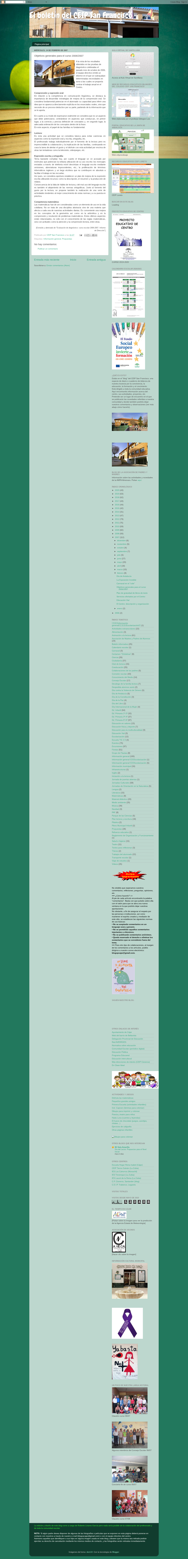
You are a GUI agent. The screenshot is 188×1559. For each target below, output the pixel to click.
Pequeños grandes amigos (123, 1101)
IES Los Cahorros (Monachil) (124, 1172)
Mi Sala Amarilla (122, 1147)
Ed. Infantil (116, 710)
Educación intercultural (122, 1059)
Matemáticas (117, 796)
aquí (139, 480)
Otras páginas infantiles (122, 1130)
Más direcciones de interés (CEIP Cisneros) (131, 1062)
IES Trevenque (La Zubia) (123, 1175)
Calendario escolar (120, 647)
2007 (117, 537)
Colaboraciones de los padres (125, 671)
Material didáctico (119, 799)
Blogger (115, 1552)
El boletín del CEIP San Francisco (80, 15)
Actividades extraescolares (123, 629)
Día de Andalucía (124, 576)
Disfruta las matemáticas (122, 1098)
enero (120, 608)
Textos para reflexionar (122, 848)
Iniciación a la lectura (121, 776)
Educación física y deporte (123, 727)
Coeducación (117, 667)
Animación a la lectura (121, 635)
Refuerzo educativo (120, 832)
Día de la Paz (118, 700)
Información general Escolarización (126, 624)
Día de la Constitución (121, 697)
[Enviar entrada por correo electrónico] (81, 235)
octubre (120, 548)
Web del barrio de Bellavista (124, 1036)
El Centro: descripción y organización (133, 604)
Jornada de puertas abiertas (124, 779)
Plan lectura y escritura (122, 819)
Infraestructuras (119, 770)
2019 (117, 494)
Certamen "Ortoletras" (121, 654)
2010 (117, 526)
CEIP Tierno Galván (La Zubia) (125, 1168)
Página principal (42, 44)
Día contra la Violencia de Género (126, 690)
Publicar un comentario (48, 249)
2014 (117, 512)
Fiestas (115, 750)
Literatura (116, 793)
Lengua (115, 789)
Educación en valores (121, 723)
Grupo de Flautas (119, 753)
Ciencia (115, 657)
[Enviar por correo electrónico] (85, 235)
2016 (117, 505)
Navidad (115, 809)
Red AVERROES (119, 1042)
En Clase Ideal (118, 1065)
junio (119, 559)
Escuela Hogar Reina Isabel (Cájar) (127, 1165)
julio (119, 555)
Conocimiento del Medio (122, 677)
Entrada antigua (96, 259)
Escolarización (118, 737)
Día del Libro (117, 704)
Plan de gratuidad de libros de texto (132, 593)
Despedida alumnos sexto (123, 687)
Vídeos (115, 864)
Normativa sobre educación (124, 1045)
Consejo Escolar (119, 681)
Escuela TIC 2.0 (119, 740)
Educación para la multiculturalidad (127, 730)
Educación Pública (120, 1052)
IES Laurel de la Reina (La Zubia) (126, 1178)
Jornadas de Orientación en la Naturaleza (130, 786)
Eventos (115, 743)
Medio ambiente (119, 802)
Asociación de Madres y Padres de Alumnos (131, 639)
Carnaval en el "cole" (126, 584)
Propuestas (67, 239)
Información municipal (121, 766)
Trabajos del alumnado (122, 854)
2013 (117, 516)
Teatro (115, 844)
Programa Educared (121, 1055)
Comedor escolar (119, 674)
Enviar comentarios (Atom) (58, 265)
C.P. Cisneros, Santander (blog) (125, 1181)
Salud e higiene (118, 841)
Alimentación (117, 632)
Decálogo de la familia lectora (125, 684)
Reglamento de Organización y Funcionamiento (132, 836)
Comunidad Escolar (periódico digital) (128, 1049)
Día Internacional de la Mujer (124, 707)
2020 (117, 490)
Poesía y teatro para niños (123, 1114)
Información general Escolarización (129, 760)
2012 (117, 519)
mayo (119, 562)
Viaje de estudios (119, 861)
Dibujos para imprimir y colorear (126, 1111)
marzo (120, 569)
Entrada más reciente (46, 259)
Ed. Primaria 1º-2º (119, 713)
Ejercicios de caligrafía (121, 1127)
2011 (117, 523)
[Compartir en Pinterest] (96, 235)
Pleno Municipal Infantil (122, 826)
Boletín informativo (120, 644)
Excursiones (117, 746)
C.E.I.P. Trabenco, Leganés (124, 1185)
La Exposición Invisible (126, 580)
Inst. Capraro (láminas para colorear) (128, 1108)
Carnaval (116, 651)
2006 (117, 613)
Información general (52, 239)
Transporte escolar (120, 858)
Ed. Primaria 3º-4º (119, 717)
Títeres (115, 851)
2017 (117, 501)
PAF (113, 812)
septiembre (122, 551)
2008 (117, 534)
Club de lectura (118, 664)
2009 (117, 530)
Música (115, 806)
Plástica (115, 822)
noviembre (122, 544)
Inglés (114, 773)
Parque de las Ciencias (122, 816)
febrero (120, 573)
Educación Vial (123, 600)
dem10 (90, 1552)
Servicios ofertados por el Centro (131, 597)
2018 (117, 497)
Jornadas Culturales (120, 783)
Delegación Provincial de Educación (127, 1039)
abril (119, 566)
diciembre (121, 541)
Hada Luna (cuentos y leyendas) (126, 1118)
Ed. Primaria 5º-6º (119, 720)
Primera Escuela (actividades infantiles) (129, 1105)
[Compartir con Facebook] (93, 235)
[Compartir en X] (90, 235)
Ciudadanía (117, 661)
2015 (117, 508)
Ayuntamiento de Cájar (122, 1032)
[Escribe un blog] (88, 235)
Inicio (73, 259)
